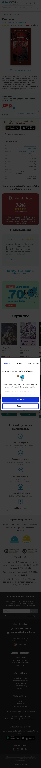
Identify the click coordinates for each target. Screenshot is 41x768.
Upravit (19, 406)
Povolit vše (21, 400)
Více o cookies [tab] (33, 364)
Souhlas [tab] (7, 364)
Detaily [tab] (19, 364)
